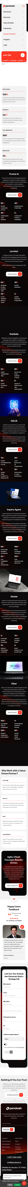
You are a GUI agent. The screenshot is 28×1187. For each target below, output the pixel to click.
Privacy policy (21, 1047)
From (5, 993)
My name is (7, 984)
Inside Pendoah (9, 34)
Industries (7, 28)
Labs (5, 45)
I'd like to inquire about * (11, 1034)
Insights (6, 39)
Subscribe (6, 1129)
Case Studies (8, 23)
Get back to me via (9, 1017)
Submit (7, 1052)
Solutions (7, 12)
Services (6, 17)
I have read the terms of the (14, 1047)
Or (4, 1026)
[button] (13, 12)
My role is (6, 1001)
